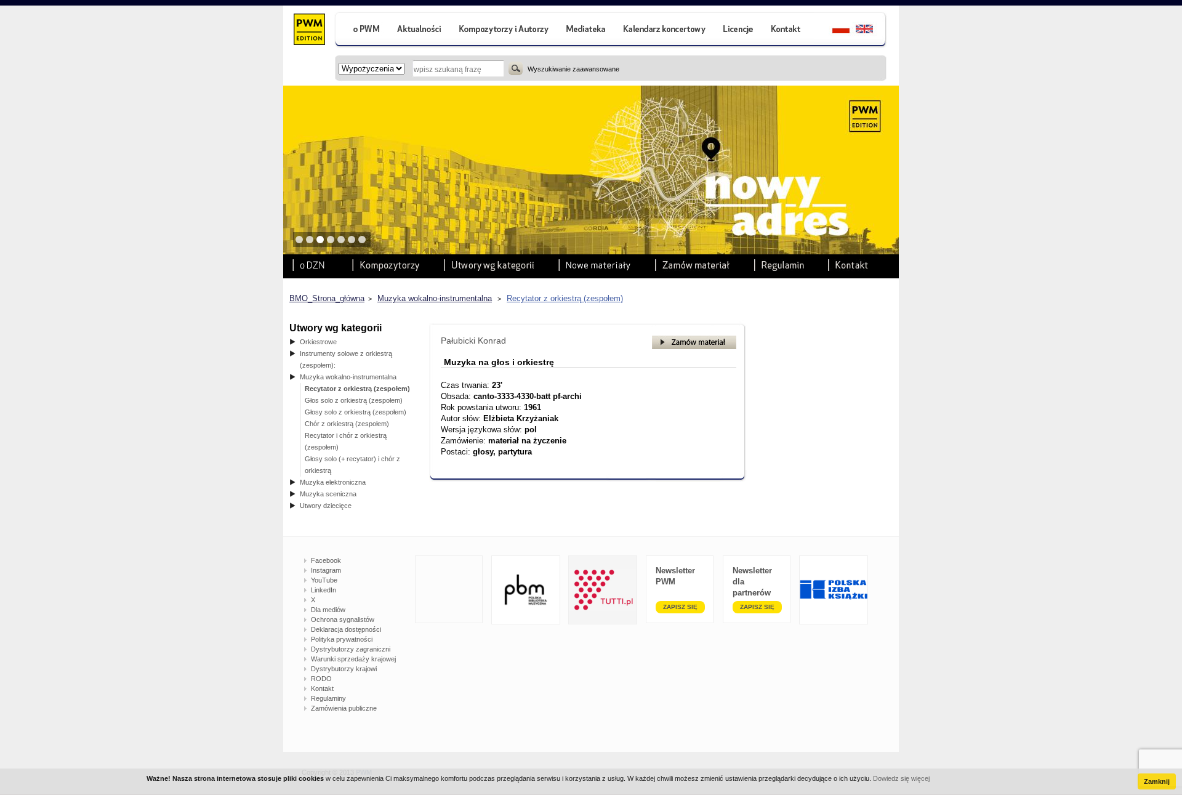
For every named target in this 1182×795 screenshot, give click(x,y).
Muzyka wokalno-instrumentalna (434, 298)
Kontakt (322, 688)
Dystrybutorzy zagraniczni (350, 649)
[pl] (833, 30)
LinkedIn (323, 590)
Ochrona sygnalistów (342, 619)
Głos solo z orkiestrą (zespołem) (354, 400)
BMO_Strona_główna (326, 298)
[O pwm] (361, 30)
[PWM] (308, 31)
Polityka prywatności (341, 639)
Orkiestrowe (318, 341)
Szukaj (516, 68)
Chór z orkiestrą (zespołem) (347, 423)
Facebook (326, 560)
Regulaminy (328, 698)
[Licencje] (737, 30)
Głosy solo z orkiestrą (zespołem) (355, 412)
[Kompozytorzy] (504, 30)
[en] (871, 30)
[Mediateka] (586, 30)
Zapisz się (680, 606)
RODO (321, 678)
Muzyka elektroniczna (333, 482)
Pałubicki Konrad (473, 340)
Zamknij (1157, 781)
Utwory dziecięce (326, 505)
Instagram (326, 570)
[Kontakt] (787, 30)
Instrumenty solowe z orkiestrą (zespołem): (346, 359)
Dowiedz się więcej (901, 778)
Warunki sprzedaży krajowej (353, 659)
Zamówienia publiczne (344, 708)
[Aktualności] (419, 30)
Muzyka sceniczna (328, 494)
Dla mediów (328, 609)
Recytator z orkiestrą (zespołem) (565, 298)
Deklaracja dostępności (346, 629)
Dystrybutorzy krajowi (344, 668)
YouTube (324, 580)
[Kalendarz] (664, 30)
